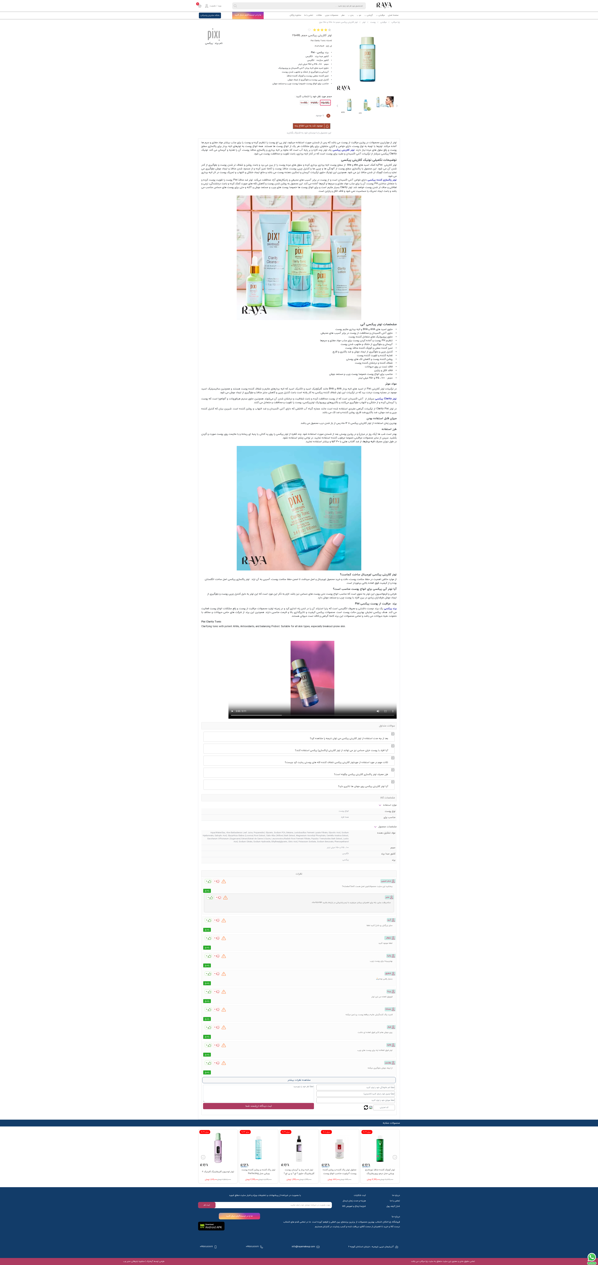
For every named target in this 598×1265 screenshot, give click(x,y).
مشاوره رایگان (295, 15)
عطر (343, 15)
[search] (235, 5)
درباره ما (396, 1195)
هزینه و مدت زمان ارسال (354, 1200)
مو (360, 15)
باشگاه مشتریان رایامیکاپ (209, 15)
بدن (352, 15)
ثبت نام (207, 1205)
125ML (314, 103)
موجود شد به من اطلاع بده (309, 125)
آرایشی (370, 15)
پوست (373, 22)
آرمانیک (149, 1261)
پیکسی (209, 43)
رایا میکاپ (395, 22)
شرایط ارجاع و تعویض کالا (354, 1206)
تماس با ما (308, 15)
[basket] (200, 6)
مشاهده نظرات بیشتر (299, 1080)
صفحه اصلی (393, 15)
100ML (304, 103)
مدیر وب (127, 1261)
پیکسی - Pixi (317, 52)
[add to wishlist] (308, 30)
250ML (325, 103)
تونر (363, 22)
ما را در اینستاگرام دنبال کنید (248, 15)
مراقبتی (381, 15)
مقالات (319, 15)
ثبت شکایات (360, 1195)
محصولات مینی (331, 15)
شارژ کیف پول (393, 1206)
